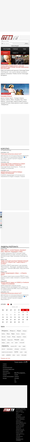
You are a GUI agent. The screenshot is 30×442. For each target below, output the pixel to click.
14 (11, 317)
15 (15, 317)
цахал (18, 355)
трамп (3, 355)
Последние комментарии (8, 369)
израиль (5, 345)
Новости (5, 365)
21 (11, 319)
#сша (13, 336)
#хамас (24, 336)
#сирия (8, 336)
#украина (19, 336)
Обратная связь (6, 372)
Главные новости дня (15, 49)
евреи (16, 342)
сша (25, 352)
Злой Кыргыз (4, 63)
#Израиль (5, 331)
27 (7, 322)
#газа (8, 334)
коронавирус (10, 349)
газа (12, 342)
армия (22, 339)
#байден (25, 330)
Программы (6, 49)
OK (15, 380)
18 (27, 317)
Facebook (16, 376)
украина (8, 355)
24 (23, 319)
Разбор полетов (6, 53)
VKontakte (16, 378)
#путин (18, 333)
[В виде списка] (11, 304)
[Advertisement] (15, 129)
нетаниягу (23, 349)
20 (7, 319)
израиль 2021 (14, 346)
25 (27, 319)
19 (3, 319)
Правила (5, 374)
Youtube (16, 374)
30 (19, 322)
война (8, 342)
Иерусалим (10, 339)
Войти (26, 43)
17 (23, 317)
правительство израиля (7, 352)
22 (15, 319)
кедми (24, 346)
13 (7, 317)
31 (23, 322)
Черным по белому (6, 93)
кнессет (3, 349)
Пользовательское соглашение (19, 439)
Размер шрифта (18, 362)
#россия (3, 336)
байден (3, 342)
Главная (5, 363)
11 (27, 314)
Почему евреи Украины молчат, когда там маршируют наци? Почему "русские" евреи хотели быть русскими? (15, 67)
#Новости (12, 331)
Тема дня (24, 49)
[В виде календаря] (8, 304)
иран (20, 346)
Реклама (5, 378)
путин (16, 352)
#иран (13, 334)
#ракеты (23, 333)
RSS (15, 381)
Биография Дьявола (6, 96)
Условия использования (8, 376)
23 (19, 319)
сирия (21, 352)
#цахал (4, 340)
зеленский (21, 342)
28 (11, 322)
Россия (16, 340)
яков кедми (23, 355)
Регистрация (15, 46)
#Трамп (19, 331)
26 (3, 322)
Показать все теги (5, 358)
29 (15, 322)
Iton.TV (9, 410)
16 (19, 317)
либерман (16, 349)
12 (3, 317)
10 (23, 314)
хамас (13, 355)
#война (3, 333)
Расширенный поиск (7, 367)
